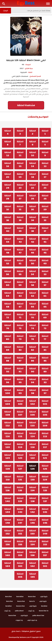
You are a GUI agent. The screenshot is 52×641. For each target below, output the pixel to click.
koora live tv (43, 610)
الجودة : (28, 64)
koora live (32, 596)
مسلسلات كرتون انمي (20, 76)
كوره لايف (43, 601)
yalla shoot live (38, 615)
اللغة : (30, 72)
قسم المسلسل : (35, 76)
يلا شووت (19, 620)
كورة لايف (43, 596)
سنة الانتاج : (28, 68)
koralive (44, 606)
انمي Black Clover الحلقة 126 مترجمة (26, 60)
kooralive (19, 596)
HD (23, 64)
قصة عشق (15, 631)
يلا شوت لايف (32, 620)
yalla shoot (19, 610)
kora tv (32, 601)
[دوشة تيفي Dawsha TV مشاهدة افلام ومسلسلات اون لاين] (26, 3)
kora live (8, 596)
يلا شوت (31, 610)
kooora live (20, 606)
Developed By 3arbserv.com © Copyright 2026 (26, 637)
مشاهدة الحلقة (26, 105)
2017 (22, 68)
